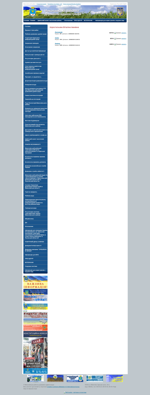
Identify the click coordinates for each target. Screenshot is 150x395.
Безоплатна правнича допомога (35, 162)
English (125, 4)
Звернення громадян (32, 43)
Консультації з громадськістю (34, 55)
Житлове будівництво (32, 120)
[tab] (35, 30)
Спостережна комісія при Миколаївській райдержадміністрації (33, 67)
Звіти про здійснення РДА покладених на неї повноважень (35, 116)
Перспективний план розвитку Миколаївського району (35, 125)
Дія (26, 222)
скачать (124, 33)
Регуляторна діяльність (33, 58)
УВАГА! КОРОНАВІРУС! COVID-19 (36, 135)
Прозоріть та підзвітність (33, 77)
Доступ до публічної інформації (35, 51)
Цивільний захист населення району (49, 20)
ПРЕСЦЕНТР (78, 20)
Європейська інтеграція (32, 99)
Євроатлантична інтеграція (34, 95)
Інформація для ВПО (32, 255)
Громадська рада (30, 208)
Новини (32, 20)
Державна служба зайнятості (34, 171)
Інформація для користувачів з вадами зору (109, 20)
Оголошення (68, 20)
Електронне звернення (32, 47)
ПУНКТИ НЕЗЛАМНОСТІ (32, 144)
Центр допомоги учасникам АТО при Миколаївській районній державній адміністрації (35, 90)
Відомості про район (31, 30)
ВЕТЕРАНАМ (88, 20)
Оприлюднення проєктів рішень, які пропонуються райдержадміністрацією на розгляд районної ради (35, 202)
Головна (26, 20)
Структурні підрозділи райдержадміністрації (32, 38)
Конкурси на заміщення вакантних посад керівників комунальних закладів (36, 110)
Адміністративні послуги (33, 62)
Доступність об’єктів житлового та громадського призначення (36, 130)
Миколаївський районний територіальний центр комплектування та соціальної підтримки (35, 151)
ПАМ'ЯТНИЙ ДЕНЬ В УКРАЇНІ (34, 242)
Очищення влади (41, 4)
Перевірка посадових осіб (55, 4)
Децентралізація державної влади (36, 81)
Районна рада (29, 196)
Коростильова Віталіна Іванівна (72, 4)
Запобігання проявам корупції (34, 73)
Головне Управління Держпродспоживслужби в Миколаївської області (34, 186)
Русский (119, 4)
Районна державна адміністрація (36, 34)
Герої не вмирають (31, 192)
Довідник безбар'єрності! (33, 245)
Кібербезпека (29, 219)
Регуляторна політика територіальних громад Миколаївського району (32, 213)
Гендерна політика (31, 266)
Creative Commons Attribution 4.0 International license (63, 387)
